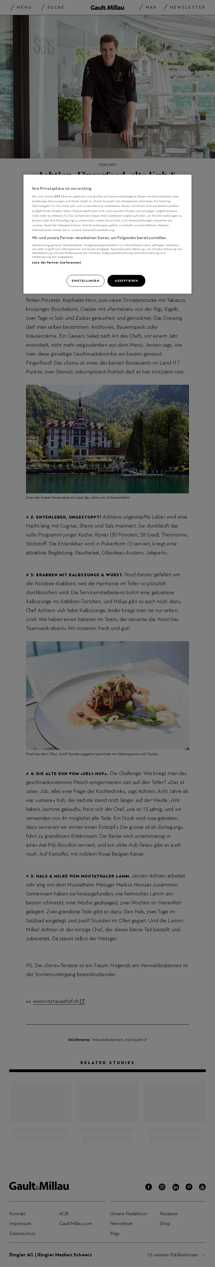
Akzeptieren (126, 281)
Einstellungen (85, 281)
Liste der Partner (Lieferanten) (56, 262)
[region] (107, 234)
